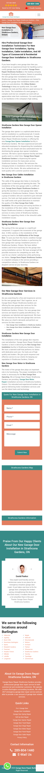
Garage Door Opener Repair (22, 720)
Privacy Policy (22, 737)
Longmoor (7, 659)
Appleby (6, 638)
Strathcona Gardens (31, 652)
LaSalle (6, 656)
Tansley (27, 654)
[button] (15, 569)
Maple (27, 635)
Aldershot (7, 635)
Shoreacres (29, 649)
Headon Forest (9, 652)
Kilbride (6, 654)
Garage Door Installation (22, 711)
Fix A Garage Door (22, 708)
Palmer (27, 647)
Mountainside (29, 640)
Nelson (27, 642)
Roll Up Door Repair (22, 717)
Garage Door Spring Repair (22, 714)
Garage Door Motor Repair (22, 729)
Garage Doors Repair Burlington (28, 768)
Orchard (27, 645)
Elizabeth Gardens (10, 647)
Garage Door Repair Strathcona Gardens (21, 20)
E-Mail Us (25, 754)
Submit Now (22, 452)
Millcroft (27, 638)
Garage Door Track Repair (22, 723)
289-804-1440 (33, 3)
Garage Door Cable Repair (22, 735)
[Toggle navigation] (39, 14)
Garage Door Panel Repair (22, 732)
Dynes (6, 645)
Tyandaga (28, 656)
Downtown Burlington (11, 642)
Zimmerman (29, 659)
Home (4, 20)
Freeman (7, 649)
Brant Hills (7, 640)
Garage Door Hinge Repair (22, 726)
